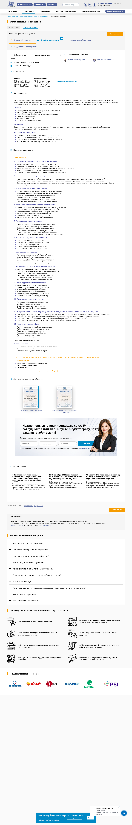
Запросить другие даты (67, 81)
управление (28, 506)
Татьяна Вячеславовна (105, 60)
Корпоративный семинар (80, 40)
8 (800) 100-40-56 (105, 4)
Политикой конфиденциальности (88, 448)
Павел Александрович (76, 60)
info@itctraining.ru (46, 526)
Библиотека (40, 4)
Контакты (52, 4)
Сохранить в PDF (30, 27)
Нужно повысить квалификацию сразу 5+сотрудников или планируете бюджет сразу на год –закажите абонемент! (63, 429)
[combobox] (46, 55)
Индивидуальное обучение (25, 46)
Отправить (87, 444)
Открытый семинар (22, 40)
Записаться (114, 34)
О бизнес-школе (24, 4)
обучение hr (38, 506)
